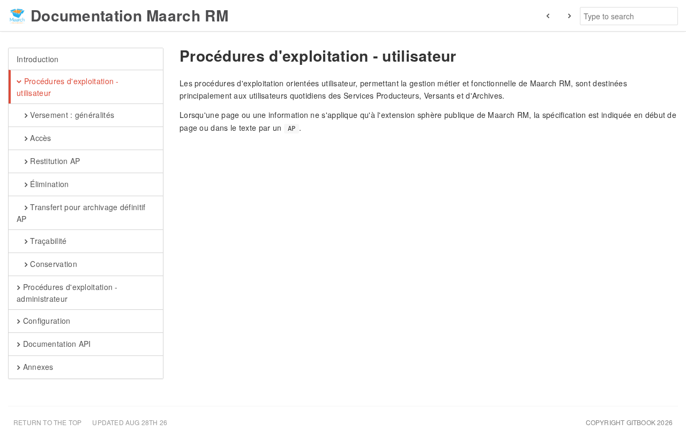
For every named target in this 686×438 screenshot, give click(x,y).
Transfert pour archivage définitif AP (81, 213)
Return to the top (47, 422)
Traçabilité (47, 240)
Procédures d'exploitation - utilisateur (68, 87)
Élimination (48, 184)
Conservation (52, 263)
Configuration (45, 320)
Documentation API (55, 343)
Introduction (38, 59)
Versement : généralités (71, 114)
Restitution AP (54, 160)
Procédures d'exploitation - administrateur (67, 292)
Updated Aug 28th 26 (129, 422)
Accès (39, 137)
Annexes (36, 366)
